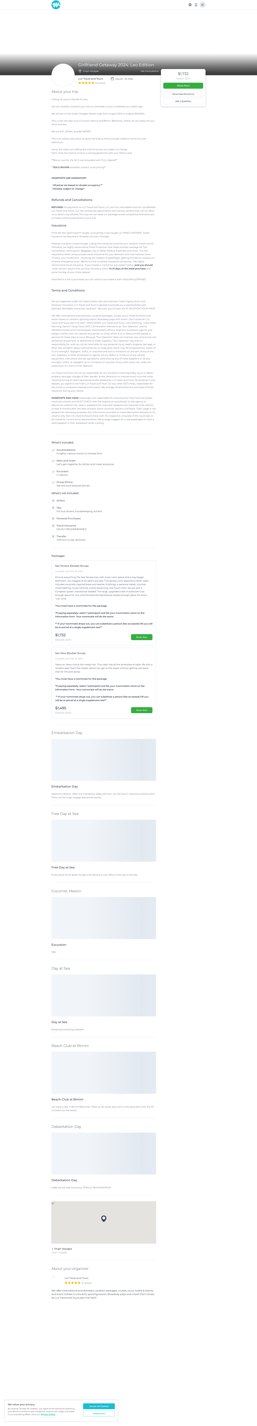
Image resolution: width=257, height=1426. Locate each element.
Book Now (183, 85)
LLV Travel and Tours (76, 1278)
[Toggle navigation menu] (203, 5)
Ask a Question (183, 101)
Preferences (99, 1413)
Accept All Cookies (99, 1406)
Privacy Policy (48, 1414)
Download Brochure (183, 94)
